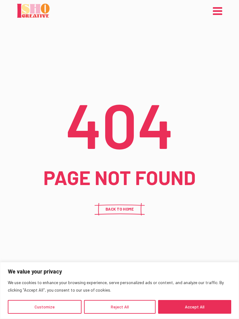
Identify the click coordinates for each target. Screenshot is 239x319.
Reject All (120, 306)
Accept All (194, 306)
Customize (45, 306)
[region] (119, 290)
